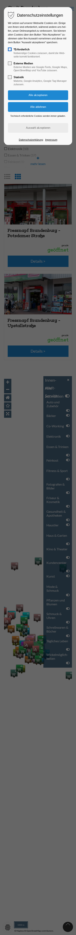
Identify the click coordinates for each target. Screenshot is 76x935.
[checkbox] (10, 49)
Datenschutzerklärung (31, 139)
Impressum (51, 139)
